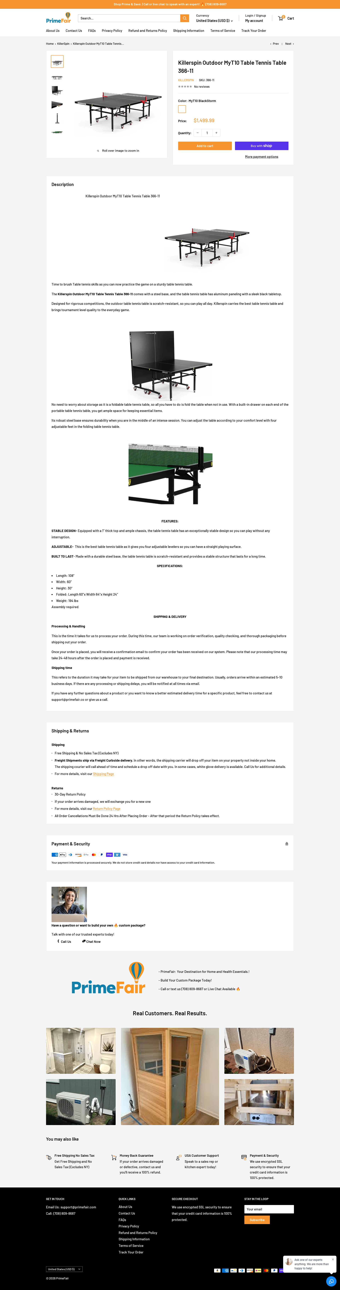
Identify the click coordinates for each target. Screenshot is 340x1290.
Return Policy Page (106, 808)
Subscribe (257, 1220)
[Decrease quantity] (197, 132)
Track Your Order (253, 30)
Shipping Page (103, 774)
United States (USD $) (61, 1269)
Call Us (66, 941)
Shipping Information (188, 30)
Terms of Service (222, 30)
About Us (53, 30)
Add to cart (205, 146)
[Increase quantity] (216, 132)
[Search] (184, 18)
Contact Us (74, 30)
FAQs (92, 30)
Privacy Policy (112, 30)
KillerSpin (63, 43)
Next (288, 43)
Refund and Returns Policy (147, 30)
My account (254, 20)
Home (50, 43)
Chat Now (93, 941)
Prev (276, 43)
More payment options (261, 157)
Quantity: (185, 133)
